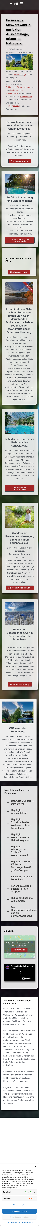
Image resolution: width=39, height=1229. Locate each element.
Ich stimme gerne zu (19, 1211)
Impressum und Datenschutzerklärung (20, 1222)
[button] (36, 1166)
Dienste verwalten (19, 1205)
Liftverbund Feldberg (19, 684)
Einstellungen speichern (19, 1217)
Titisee (19, 87)
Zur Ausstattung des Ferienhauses (19, 240)
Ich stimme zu (19, 950)
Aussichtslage (20, 74)
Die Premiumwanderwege (19, 588)
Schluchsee (11, 87)
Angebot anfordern (19, 161)
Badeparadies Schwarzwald (20, 488)
